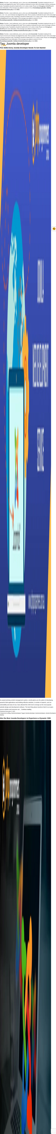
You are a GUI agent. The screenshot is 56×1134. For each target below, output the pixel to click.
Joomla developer (30, 713)
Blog (9, 713)
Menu (16, 45)
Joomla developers (16, 713)
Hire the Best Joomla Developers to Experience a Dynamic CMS (25, 718)
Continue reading (26, 709)
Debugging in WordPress (45, 6)
